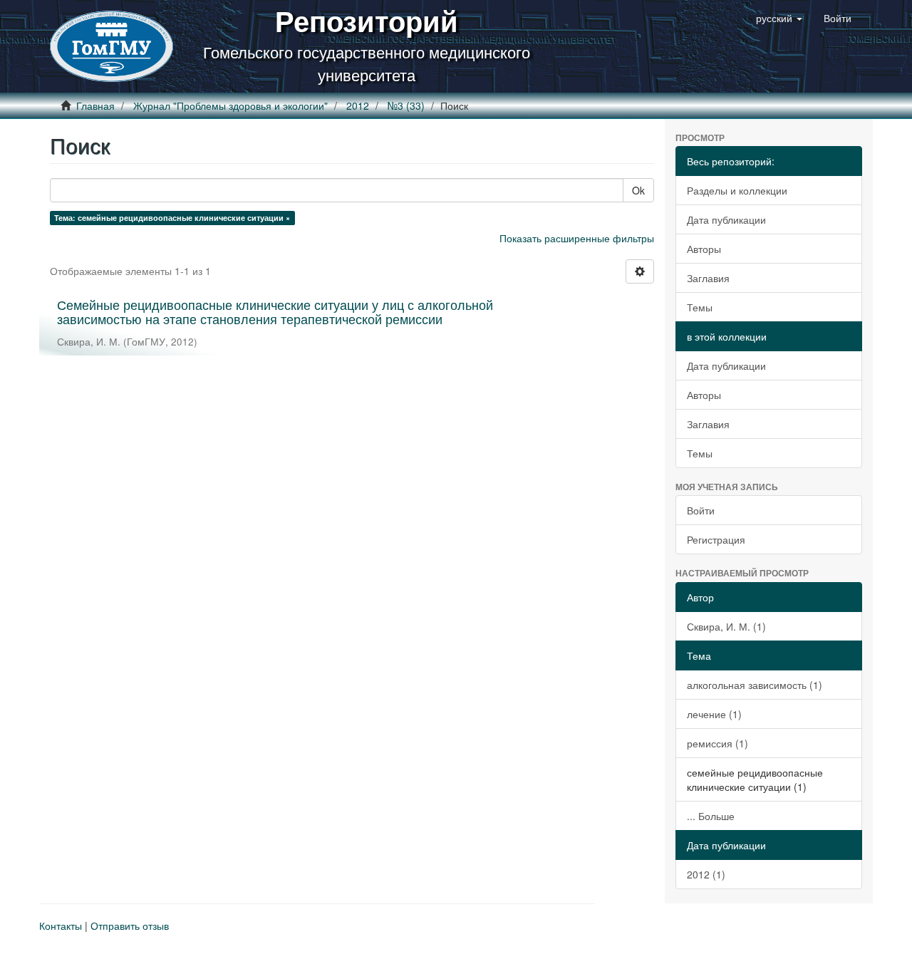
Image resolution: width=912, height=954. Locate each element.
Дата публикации (726, 219)
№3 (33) (406, 105)
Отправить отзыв (129, 925)
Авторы (704, 249)
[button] (779, 18)
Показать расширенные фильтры (576, 238)
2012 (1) (706, 874)
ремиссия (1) (717, 743)
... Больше (711, 816)
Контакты (60, 925)
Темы (699, 307)
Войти (701, 510)
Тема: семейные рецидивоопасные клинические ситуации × (172, 217)
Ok (638, 190)
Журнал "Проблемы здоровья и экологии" (230, 105)
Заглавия (708, 278)
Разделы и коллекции (737, 190)
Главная (95, 105)
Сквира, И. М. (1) (726, 626)
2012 (357, 105)
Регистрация (716, 539)
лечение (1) (714, 714)
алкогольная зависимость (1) (754, 685)
